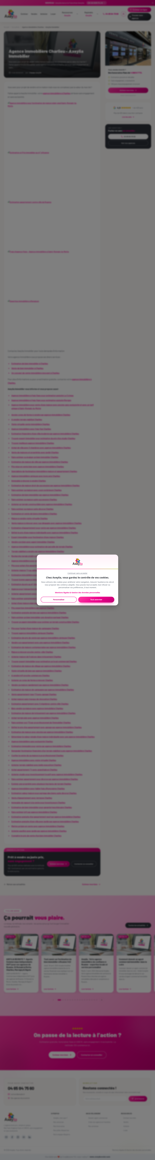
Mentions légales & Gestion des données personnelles (77, 592)
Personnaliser (58, 599)
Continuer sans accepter (77, 573)
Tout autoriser (96, 599)
